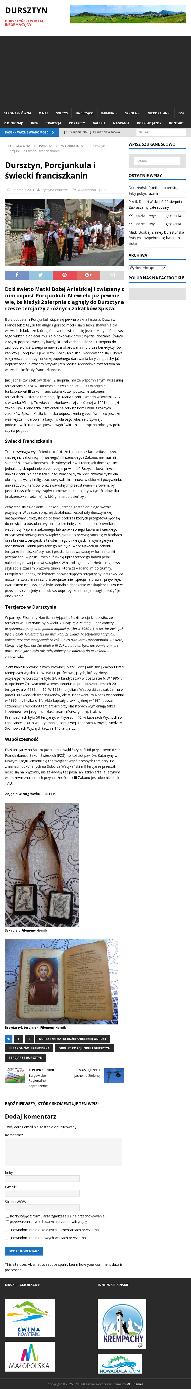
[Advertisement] (95, 71)
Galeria (99, 123)
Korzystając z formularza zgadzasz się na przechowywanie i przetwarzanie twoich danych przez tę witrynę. (58, 1219)
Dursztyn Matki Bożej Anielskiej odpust (72, 1039)
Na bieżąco (84, 113)
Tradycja (53, 123)
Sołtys (62, 113)
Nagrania (121, 123)
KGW (34, 123)
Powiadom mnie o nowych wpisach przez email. (49, 1237)
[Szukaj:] (161, 131)
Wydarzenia (87, 190)
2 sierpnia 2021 (22, 190)
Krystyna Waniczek (55, 190)
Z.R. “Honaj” (13, 123)
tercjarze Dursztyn (26, 1058)
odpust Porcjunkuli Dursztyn (84, 1048)
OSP (181, 113)
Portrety (77, 123)
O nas (43, 113)
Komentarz (14, 1135)
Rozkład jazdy (149, 123)
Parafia (107, 113)
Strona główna (17, 113)
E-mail (10, 1187)
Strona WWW (15, 1201)
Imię (8, 1172)
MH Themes (135, 1384)
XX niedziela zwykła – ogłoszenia (155, 215)
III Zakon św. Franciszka (29, 1048)
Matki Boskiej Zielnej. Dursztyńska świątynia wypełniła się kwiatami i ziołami (156, 238)
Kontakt (176, 123)
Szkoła (131, 113)
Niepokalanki (159, 113)
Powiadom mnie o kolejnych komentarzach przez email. (56, 1229)
